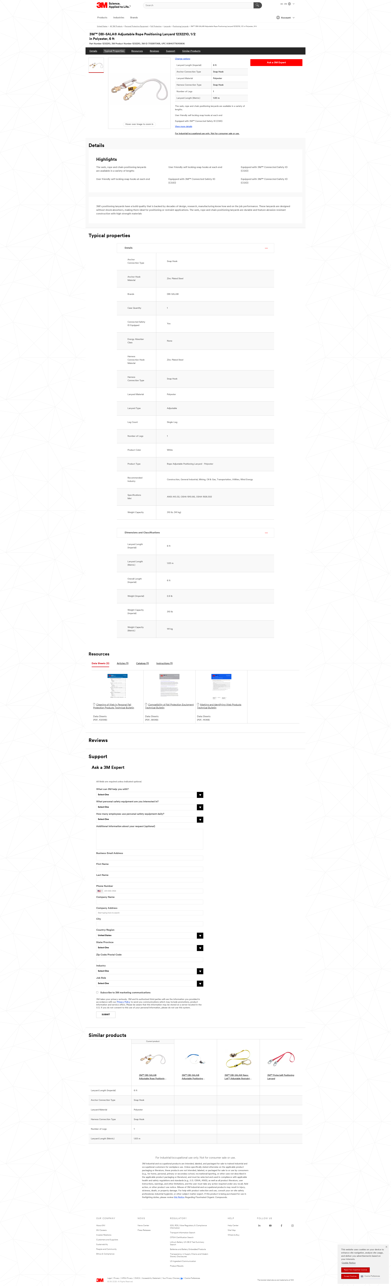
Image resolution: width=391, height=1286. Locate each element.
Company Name (105, 897)
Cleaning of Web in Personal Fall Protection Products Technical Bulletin (113, 706)
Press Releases (144, 1230)
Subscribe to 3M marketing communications (125, 993)
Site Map (232, 1230)
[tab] (100, 663)
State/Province (104, 942)
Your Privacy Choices (170, 1278)
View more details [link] (183, 126)
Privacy (116, 1278)
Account (285, 18)
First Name (102, 864)
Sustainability (102, 1245)
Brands (134, 18)
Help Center (233, 1226)
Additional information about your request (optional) (125, 826)
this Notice (179, 1197)
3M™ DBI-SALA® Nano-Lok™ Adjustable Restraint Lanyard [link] (237, 1077)
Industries (118, 18)
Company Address (106, 908)
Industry (101, 966)
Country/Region (105, 930)
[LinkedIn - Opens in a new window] (259, 1225)
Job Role (101, 978)
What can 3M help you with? (112, 789)
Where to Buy (233, 1235)
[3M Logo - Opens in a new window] (114, 5)
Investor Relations (103, 1235)
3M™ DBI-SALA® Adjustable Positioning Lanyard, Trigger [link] (192, 1077)
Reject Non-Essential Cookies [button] (355, 1270)
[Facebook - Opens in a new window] (281, 1225)
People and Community (106, 1249)
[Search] (258, 5)
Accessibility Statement (151, 1278)
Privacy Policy (123, 1002)
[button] (370, 1276)
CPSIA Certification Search (182, 1237)
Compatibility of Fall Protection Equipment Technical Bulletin (169, 706)
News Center (143, 1226)
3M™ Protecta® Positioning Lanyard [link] (280, 1077)
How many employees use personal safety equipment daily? (130, 814)
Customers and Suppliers (107, 1240)
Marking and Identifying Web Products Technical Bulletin (219, 706)
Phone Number (104, 886)
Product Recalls (176, 1266)
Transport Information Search (182, 1233)
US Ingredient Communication (183, 1261)
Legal (109, 1278)
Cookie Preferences (192, 1278)
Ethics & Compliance (105, 1254)
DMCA (137, 1278)
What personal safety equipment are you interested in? (127, 801)
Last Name (102, 875)
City (98, 919)
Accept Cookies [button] (350, 1276)
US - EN (283, 4)
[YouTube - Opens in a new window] (270, 1225)
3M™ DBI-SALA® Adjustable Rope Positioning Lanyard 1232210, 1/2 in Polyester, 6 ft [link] (152, 1077)
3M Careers (101, 1230)
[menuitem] (93, 51)
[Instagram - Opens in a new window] (292, 1225)
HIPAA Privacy (127, 1278)
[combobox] (99, 891)
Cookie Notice (349, 1263)
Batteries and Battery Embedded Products (188, 1249)
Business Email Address (109, 853)
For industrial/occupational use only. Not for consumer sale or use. (207, 133)
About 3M (100, 1226)
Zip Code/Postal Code (109, 955)
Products (102, 18)
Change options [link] (182, 59)
